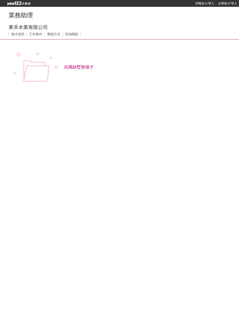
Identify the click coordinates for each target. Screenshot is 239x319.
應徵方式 (53, 34)
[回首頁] (18, 3)
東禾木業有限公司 (28, 27)
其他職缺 (71, 34)
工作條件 (35, 34)
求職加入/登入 (204, 3)
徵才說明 (17, 34)
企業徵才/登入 (227, 3)
